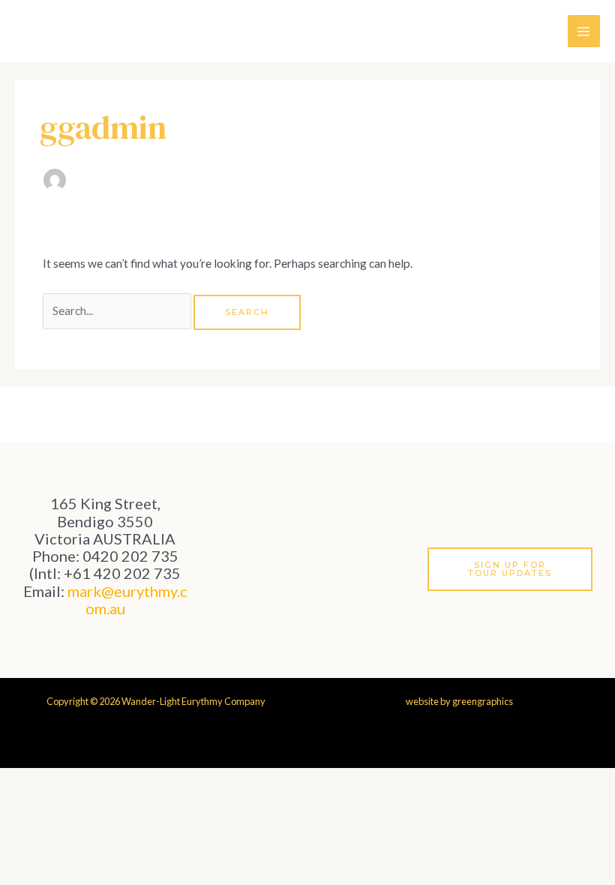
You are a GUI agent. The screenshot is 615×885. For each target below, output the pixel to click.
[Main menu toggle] (584, 31)
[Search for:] (118, 310)
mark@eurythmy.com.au (128, 599)
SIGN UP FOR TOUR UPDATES (510, 569)
